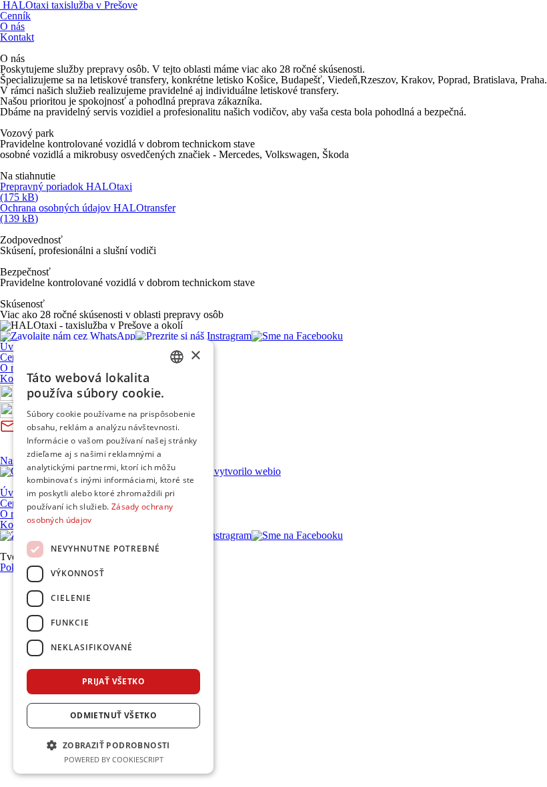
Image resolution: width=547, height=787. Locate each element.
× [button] (195, 356)
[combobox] (176, 356)
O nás (12, 26)
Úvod (12, 346)
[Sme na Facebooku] (297, 335)
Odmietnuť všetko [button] (113, 715)
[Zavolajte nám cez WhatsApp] (67, 335)
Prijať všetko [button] (113, 681)
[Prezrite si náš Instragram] (193, 335)
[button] (113, 744)
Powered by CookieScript (113, 759)
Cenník (15, 15)
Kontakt (17, 37)
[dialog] (113, 557)
